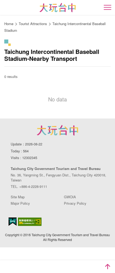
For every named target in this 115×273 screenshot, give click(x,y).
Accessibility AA (30, 221)
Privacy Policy (75, 203)
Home (8, 23)
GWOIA (70, 196)
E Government (13, 221)
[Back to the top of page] (107, 266)
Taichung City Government (57, 130)
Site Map (18, 196)
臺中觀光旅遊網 (58, 7)
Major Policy (20, 203)
